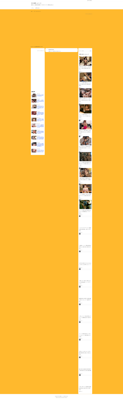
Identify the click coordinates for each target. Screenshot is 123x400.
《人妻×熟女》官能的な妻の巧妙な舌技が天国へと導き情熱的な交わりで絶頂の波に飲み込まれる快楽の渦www (40, 132)
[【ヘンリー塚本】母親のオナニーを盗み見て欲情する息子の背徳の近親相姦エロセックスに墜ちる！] (85, 77)
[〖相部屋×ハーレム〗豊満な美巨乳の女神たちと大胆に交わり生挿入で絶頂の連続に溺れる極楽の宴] (86, 239)
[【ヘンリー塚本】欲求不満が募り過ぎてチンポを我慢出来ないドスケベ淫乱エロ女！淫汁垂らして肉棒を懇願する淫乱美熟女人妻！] (85, 204)
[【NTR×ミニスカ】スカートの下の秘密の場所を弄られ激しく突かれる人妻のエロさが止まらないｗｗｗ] (86, 345)
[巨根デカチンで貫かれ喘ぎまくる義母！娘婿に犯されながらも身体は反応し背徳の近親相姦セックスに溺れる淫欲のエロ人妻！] (85, 125)
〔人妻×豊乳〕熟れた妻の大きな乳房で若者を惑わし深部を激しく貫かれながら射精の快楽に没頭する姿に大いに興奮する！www (40, 113)
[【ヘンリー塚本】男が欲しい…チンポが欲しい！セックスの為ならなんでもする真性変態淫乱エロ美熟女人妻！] (85, 109)
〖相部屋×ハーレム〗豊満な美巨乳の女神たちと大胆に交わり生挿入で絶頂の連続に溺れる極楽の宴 (40, 101)
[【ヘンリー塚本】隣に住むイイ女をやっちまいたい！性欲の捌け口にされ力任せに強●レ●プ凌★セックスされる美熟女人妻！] (86, 327)
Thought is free (65, 397)
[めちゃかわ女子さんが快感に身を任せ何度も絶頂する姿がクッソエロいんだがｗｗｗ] (85, 141)
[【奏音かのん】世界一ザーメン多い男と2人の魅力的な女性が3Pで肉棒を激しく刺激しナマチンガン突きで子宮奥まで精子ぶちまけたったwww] (85, 93)
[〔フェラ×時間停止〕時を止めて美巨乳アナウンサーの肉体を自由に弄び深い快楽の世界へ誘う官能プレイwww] (85, 189)
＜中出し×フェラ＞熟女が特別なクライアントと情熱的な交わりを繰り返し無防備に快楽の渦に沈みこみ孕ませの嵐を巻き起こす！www (40, 126)
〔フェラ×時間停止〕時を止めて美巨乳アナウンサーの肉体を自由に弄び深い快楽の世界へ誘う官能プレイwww (40, 120)
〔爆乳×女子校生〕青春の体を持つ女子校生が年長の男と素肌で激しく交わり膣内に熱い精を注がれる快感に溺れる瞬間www (40, 138)
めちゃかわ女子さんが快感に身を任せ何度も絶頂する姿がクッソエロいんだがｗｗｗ (40, 96)
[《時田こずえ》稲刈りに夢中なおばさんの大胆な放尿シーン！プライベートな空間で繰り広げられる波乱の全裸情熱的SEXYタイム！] (86, 274)
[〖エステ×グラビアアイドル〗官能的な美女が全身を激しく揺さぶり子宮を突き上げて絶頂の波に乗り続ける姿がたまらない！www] (86, 221)
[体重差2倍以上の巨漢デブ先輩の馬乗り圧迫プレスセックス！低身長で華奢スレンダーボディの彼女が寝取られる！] (86, 292)
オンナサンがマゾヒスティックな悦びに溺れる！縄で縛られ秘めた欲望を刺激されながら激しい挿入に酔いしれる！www (40, 151)
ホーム (32, 11)
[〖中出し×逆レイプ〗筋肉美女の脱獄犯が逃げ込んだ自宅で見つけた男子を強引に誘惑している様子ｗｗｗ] (86, 380)
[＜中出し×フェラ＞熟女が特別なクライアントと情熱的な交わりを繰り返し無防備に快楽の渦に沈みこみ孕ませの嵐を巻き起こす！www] (86, 309)
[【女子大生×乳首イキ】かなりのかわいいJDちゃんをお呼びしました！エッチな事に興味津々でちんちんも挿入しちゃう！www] (86, 256)
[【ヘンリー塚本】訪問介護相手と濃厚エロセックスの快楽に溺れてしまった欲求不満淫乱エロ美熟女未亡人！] (85, 157)
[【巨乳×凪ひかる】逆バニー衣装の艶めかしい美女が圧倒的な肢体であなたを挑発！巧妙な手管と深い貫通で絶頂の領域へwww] (85, 61)
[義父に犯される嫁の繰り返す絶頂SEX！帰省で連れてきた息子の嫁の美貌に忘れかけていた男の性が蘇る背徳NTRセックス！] (86, 362)
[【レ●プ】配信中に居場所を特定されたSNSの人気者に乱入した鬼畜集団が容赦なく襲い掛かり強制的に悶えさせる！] (85, 173)
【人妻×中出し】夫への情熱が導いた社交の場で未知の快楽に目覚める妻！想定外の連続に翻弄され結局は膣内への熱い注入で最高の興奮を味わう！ (40, 145)
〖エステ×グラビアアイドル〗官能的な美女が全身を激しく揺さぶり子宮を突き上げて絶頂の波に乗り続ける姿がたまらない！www (40, 107)
